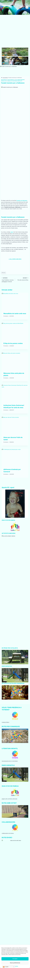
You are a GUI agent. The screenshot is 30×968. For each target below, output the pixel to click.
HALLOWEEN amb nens (19, 79)
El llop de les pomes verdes (13, 343)
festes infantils (10, 79)
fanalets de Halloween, (22, 200)
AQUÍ (12, 232)
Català (6, 966)
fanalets (3, 272)
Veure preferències (15, 962)
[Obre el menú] (27, 7)
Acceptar (15, 958)
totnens (6, 316)
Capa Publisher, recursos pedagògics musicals (8, 279)
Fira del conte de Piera (23, 279)
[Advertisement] (15, 32)
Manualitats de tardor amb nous (14, 313)
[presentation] (15, 302)
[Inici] (1, 77)
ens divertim (4, 79)
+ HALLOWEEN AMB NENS (15, 259)
